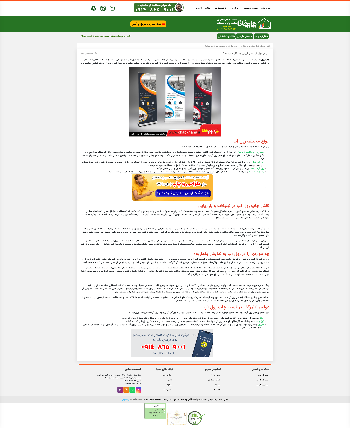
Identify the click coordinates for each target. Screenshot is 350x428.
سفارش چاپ (261, 36)
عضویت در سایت (251, 8)
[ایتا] (103, 8)
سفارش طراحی (244, 36)
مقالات (207, 8)
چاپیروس (125, 399)
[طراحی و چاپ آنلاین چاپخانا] (172, 187)
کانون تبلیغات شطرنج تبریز (259, 46)
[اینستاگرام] (112, 8)
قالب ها (199, 8)
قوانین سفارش (220, 8)
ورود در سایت (265, 8)
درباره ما (235, 8)
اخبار (170, 380)
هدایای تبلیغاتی (226, 36)
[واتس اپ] (132, 390)
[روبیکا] (93, 8)
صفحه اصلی (167, 375)
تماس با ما (168, 389)
